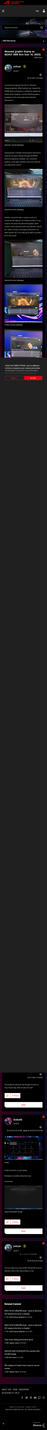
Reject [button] (14, 378)
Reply (23, 1105)
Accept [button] (33, 378)
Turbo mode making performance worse (19, 1340)
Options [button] (43, 41)
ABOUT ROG (6, 1389)
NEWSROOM (24, 1389)
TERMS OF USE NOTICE (16, 1407)
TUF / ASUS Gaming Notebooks (15, 1317)
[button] (23, 123)
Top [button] (3, 1424)
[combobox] (23, 27)
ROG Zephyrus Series (12, 1343)
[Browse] (4, 11)
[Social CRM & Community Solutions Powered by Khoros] (38, 1425)
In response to (29, 1254)
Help (37, 11)
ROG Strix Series (9, 41)
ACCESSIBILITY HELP (10, 1393)
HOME (15, 1389)
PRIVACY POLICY (31, 1407)
